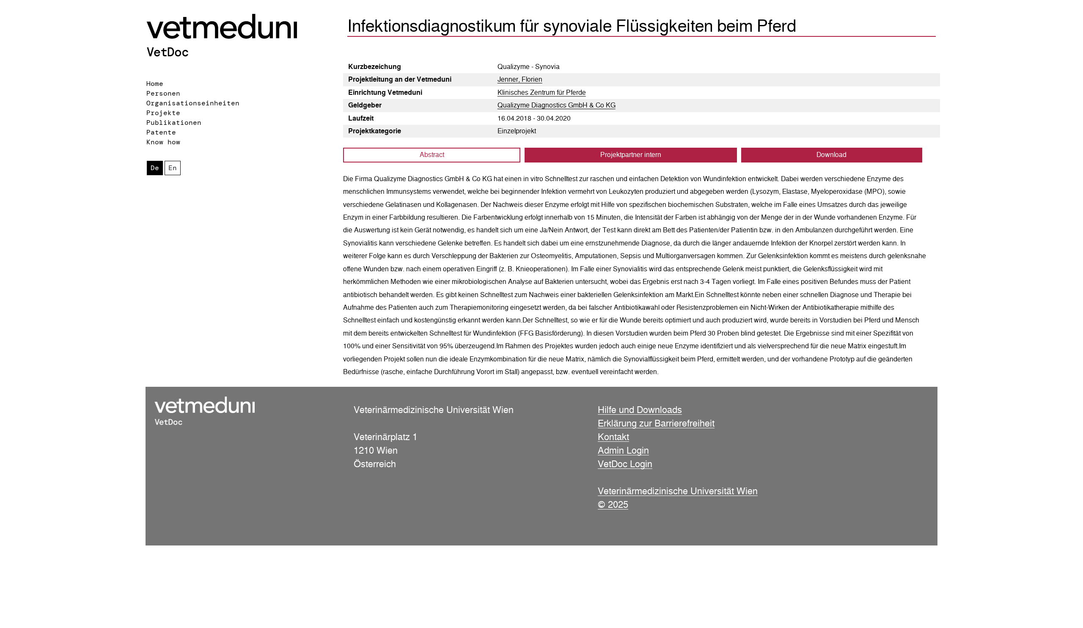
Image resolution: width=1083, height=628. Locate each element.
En (172, 167)
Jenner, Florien (520, 79)
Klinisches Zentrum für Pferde (542, 92)
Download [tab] (831, 154)
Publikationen (173, 122)
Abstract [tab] (432, 154)
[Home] (238, 37)
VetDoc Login (625, 464)
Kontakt (613, 437)
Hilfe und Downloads (640, 410)
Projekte (163, 112)
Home (154, 83)
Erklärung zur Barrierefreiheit (656, 423)
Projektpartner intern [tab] (630, 154)
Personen (163, 93)
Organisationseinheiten (192, 103)
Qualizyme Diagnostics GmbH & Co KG (557, 105)
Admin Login (623, 450)
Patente (161, 132)
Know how (163, 142)
